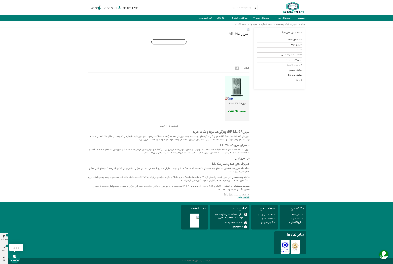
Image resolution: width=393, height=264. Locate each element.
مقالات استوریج (295, 70)
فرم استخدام (205, 18)
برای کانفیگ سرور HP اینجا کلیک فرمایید (169, 41)
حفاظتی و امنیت (240, 18)
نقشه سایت (296, 218)
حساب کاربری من (265, 215)
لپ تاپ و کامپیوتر (294, 65)
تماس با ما (296, 215)
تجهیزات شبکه (262, 18)
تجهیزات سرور (284, 18)
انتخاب (246, 68)
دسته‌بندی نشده (295, 40)
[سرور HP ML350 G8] (237, 88)
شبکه (299, 50)
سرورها (301, 18)
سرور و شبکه (296, 45)
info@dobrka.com (234, 223)
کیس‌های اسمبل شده (293, 60)
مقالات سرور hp (295, 75)
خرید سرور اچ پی (242, 158)
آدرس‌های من (267, 222)
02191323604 (237, 227)
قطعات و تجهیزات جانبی (291, 55)
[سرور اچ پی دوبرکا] (293, 8)
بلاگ (219, 18)
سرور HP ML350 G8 (237, 103)
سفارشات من (267, 218)
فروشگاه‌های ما (295, 222)
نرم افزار (298, 80)
